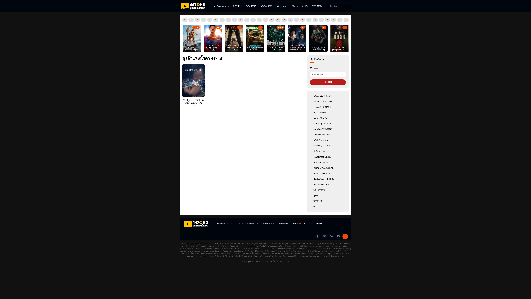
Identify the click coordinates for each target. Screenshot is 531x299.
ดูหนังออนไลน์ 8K (193, 244)
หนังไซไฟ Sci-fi (320, 140)
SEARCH (328, 82)
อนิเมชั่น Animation (322, 101)
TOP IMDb (317, 6)
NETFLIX (236, 6)
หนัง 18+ (304, 6)
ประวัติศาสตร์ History (323, 179)
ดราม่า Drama (320, 118)
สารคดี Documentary (324, 168)
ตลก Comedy (319, 113)
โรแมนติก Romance (322, 107)
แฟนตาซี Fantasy (321, 135)
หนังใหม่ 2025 (250, 6)
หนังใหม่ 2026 (266, 6)
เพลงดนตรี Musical (322, 162)
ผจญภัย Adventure (322, 129)
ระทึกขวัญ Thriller (322, 124)
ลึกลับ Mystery (320, 151)
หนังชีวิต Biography (323, 173)
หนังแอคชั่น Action (322, 96)
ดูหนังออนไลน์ (220, 6)
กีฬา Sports (319, 190)
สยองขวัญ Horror (321, 146)
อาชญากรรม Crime (322, 157)
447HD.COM (267, 249)
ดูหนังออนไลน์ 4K (206, 244)
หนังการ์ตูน (281, 6)
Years (316, 68)
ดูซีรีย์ (292, 6)
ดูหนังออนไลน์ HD (249, 246)
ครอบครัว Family (321, 185)
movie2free (206, 256)
